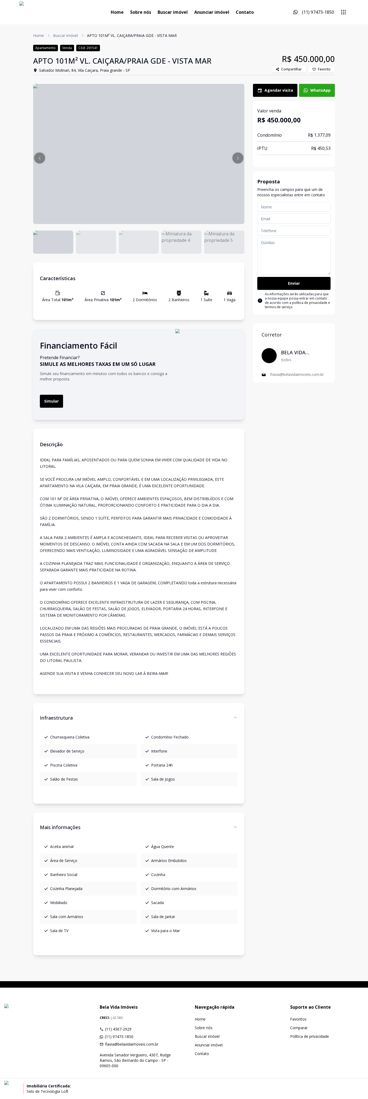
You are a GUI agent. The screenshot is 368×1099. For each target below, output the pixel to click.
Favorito (324, 69)
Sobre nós (140, 12)
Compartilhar (291, 69)
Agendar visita (279, 90)
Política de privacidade (309, 1036)
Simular (51, 401)
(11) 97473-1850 (119, 1036)
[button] (39, 158)
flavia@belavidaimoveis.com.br (131, 1044)
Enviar (294, 283)
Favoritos (298, 1019)
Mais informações (60, 827)
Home (117, 12)
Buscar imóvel (173, 12)
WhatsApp (320, 90)
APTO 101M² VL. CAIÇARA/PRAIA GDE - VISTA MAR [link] (132, 35)
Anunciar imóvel (211, 12)
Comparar (299, 1027)
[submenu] (343, 12)
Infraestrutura (56, 718)
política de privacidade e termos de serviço (297, 304)
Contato (245, 12)
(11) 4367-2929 (118, 1029)
